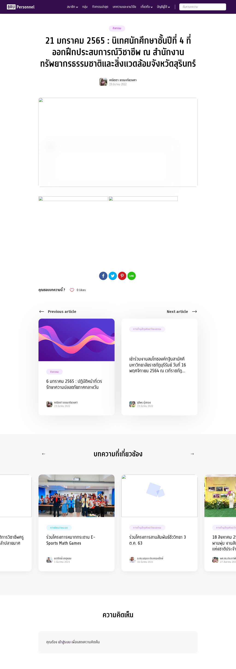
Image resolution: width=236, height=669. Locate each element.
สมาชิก (71, 6)
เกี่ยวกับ (145, 6)
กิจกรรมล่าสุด (100, 6)
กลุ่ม (85, 6)
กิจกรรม (117, 28)
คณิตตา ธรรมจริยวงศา (123, 80)
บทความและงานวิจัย (124, 6)
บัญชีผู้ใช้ (162, 6)
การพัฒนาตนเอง (59, 527)
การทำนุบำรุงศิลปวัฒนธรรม (147, 329)
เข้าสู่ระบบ (64, 642)
